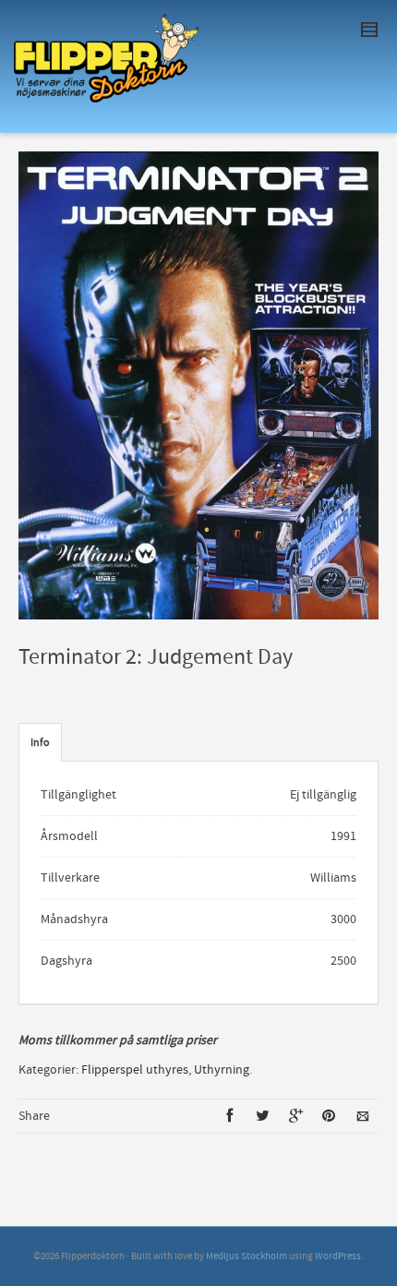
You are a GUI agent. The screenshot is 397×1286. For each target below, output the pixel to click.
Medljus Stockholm (246, 1256)
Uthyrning (221, 1070)
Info (40, 743)
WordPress (338, 1256)
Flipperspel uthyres (134, 1070)
